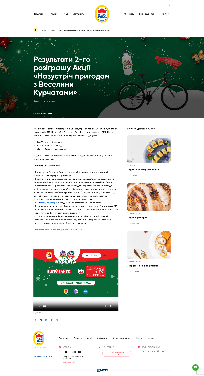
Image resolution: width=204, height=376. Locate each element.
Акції (66, 14)
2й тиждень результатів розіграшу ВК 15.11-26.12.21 (57, 229)
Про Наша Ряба (146, 14)
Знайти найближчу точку (116, 353)
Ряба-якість (128, 14)
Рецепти (55, 14)
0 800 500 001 (72, 352)
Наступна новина (40, 113)
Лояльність (78, 14)
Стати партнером (121, 338)
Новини (36, 101)
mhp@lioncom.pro (48, 202)
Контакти (166, 14)
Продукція (38, 14)
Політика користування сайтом (42, 356)
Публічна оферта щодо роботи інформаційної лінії (72, 361)
